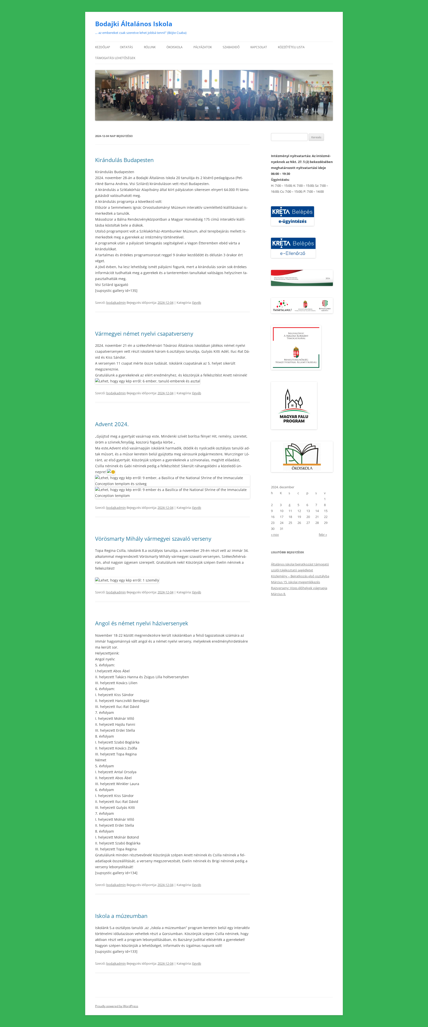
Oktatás (126, 47)
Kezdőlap (102, 47)
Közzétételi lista (291, 47)
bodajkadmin (116, 302)
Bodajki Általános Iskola (133, 23)
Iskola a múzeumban (121, 915)
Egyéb (196, 302)
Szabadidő (231, 47)
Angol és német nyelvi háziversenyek (141, 623)
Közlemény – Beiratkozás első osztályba (300, 576)
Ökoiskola (174, 47)
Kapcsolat (258, 47)
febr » (323, 534)
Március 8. (278, 594)
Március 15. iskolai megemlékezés (295, 582)
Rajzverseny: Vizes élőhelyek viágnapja (299, 588)
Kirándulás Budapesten (124, 159)
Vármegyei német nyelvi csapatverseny (144, 333)
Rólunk (150, 47)
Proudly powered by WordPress (116, 1006)
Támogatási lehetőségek (115, 58)
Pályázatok (202, 47)
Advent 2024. (112, 424)
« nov (275, 534)
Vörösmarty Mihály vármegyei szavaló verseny (153, 538)
